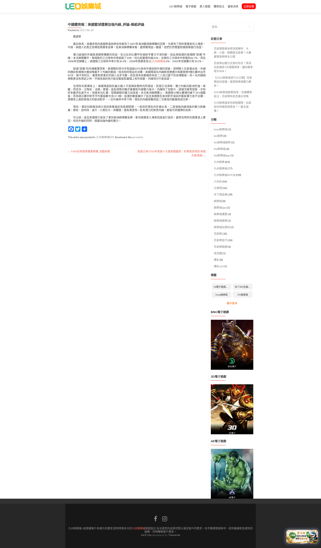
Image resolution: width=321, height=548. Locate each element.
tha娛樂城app (222, 155)
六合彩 (218, 181)
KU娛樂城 (243, 294)
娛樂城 (218, 201)
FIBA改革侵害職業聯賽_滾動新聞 (89, 151)
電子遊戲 (191, 6)
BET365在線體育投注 (243, 286)
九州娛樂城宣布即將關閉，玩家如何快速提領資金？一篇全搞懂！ (232, 106)
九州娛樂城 (158, 61)
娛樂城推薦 (220, 220)
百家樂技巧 (220, 240)
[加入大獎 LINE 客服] (302, 536)
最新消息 (233, 6)
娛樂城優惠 (220, 214)
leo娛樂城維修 (222, 142)
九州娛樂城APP (105, 137)
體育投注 (219, 6)
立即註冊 (248, 6)
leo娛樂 (218, 135)
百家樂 (218, 233)
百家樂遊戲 (220, 246)
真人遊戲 (205, 6)
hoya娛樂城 (220, 129)
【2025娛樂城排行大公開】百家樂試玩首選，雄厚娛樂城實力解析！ (233, 81)
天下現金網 (220, 194)
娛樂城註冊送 (222, 227)
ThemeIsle (174, 534)
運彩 (216, 259)
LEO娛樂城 (175, 6)
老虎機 (218, 253)
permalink (137, 137)
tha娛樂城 (220, 148)
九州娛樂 (219, 161)
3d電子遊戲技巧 (222, 286)
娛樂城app (220, 207)
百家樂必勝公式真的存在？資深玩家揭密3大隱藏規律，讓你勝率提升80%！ (233, 67)
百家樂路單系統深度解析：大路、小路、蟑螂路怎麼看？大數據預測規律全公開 (232, 52)
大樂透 (218, 187)
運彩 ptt (218, 266)
